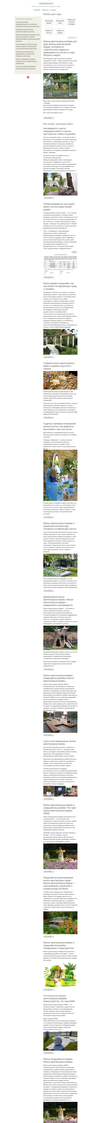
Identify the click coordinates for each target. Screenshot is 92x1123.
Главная (37, 9)
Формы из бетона (49, 31)
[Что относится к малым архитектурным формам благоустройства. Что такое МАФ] (60, 1041)
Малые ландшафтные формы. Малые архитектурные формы (58, 1060)
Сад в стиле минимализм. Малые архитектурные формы (59, 742)
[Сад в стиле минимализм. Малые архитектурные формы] (60, 791)
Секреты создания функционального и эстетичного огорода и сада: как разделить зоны (28, 24)
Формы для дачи (60, 22)
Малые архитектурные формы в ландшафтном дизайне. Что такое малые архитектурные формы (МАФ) (59, 809)
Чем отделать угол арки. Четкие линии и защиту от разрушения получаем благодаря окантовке (26, 46)
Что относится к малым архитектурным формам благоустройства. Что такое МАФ (59, 998)
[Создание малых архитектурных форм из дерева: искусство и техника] (60, 380)
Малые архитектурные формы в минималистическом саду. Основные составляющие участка (59, 526)
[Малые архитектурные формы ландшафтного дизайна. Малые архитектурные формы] (60, 722)
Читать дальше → (48, 117)
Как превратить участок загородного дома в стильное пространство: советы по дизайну (59, 131)
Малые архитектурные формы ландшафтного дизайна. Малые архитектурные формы (58, 678)
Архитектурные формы (49, 22)
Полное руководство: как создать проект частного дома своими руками (59, 207)
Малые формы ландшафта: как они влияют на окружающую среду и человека (60, 286)
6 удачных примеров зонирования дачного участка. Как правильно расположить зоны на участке (59, 426)
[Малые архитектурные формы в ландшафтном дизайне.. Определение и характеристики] (60, 974)
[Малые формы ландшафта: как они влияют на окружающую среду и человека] (60, 342)
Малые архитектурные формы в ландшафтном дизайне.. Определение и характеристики (58, 945)
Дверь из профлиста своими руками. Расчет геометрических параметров (26, 61)
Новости (45, 9)
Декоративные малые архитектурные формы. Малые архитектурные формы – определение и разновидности (58, 600)
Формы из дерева (60, 31)
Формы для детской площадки (71, 22)
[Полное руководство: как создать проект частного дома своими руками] (60, 262)
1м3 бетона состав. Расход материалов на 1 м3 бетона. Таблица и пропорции (25, 54)
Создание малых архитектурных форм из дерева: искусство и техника (59, 366)
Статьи (53, 9)
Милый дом (46, 3)
